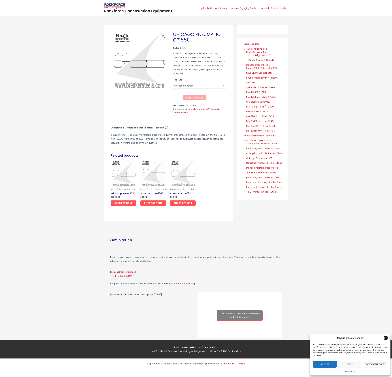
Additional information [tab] (140, 127)
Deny (350, 364)
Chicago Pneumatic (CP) (197, 109)
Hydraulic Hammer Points (213, 8)
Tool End (178, 79)
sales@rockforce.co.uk (124, 271)
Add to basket (194, 97)
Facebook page (188, 283)
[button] (385, 337)
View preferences (375, 364)
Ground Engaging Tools (243, 8)
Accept (324, 364)
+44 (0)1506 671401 (122, 275)
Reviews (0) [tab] (161, 127)
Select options (123, 203)
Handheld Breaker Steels (273, 8)
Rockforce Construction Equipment (138, 11)
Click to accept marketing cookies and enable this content (239, 315)
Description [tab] (117, 127)
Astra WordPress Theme (232, 363)
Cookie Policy (349, 371)
